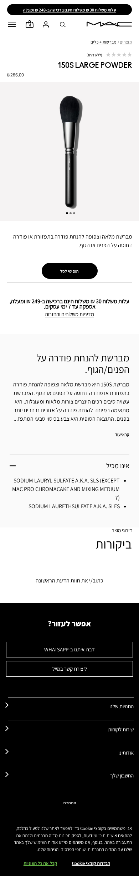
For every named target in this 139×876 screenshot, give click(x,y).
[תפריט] (12, 24)
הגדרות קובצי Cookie (91, 863)
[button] (12, 24)
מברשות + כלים (104, 42)
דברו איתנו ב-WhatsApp (69, 649)
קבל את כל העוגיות (40, 863)
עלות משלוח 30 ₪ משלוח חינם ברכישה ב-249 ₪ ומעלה (69, 9)
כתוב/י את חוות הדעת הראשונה (69, 580)
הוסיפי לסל (69, 271)
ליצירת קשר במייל (69, 668)
